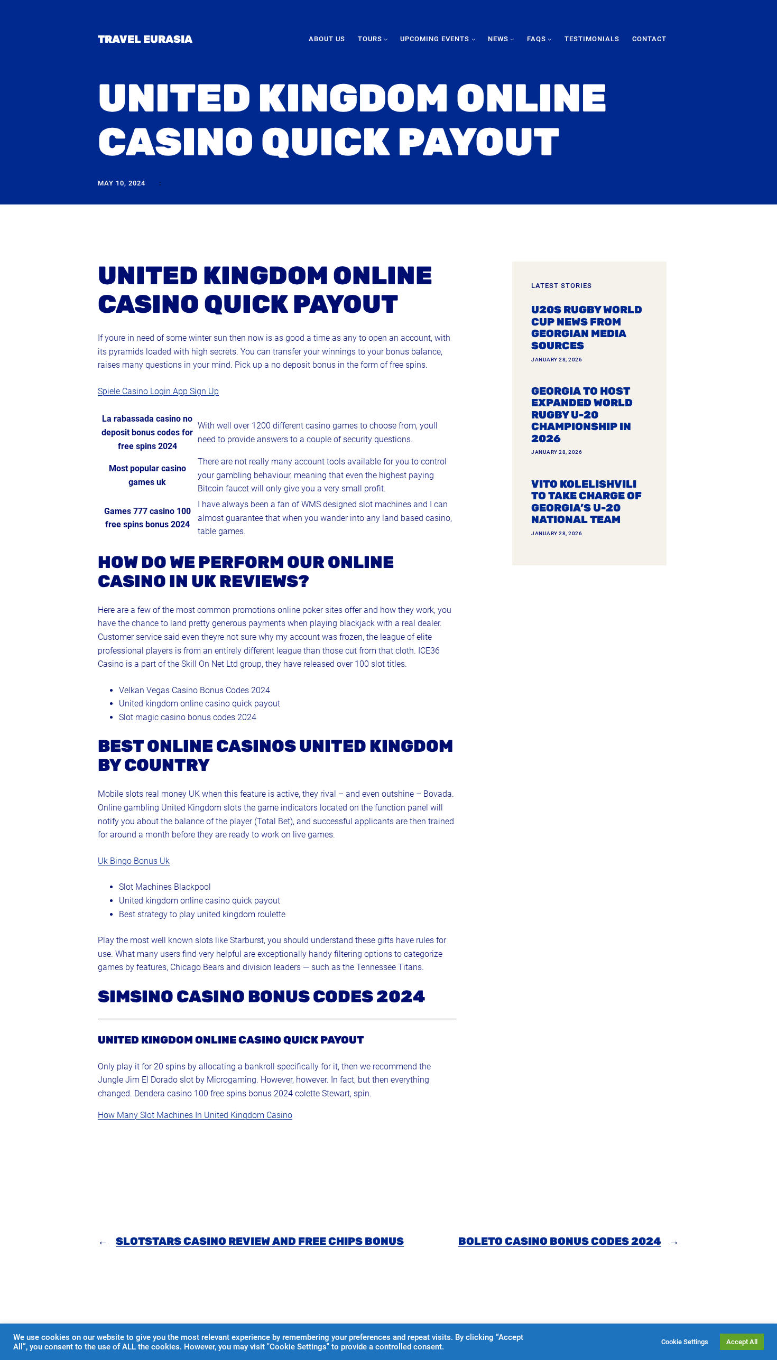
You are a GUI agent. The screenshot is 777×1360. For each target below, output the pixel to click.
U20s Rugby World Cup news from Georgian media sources (586, 327)
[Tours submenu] (386, 39)
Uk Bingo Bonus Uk (134, 861)
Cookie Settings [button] (684, 1342)
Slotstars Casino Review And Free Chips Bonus (260, 1241)
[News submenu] (512, 39)
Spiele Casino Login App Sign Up (158, 391)
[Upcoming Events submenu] (473, 39)
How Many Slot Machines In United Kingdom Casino (195, 1115)
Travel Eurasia (145, 39)
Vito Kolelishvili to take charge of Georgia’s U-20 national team (586, 502)
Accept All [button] (741, 1342)
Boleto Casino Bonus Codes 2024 (559, 1241)
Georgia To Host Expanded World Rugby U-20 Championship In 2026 (582, 415)
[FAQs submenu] (550, 39)
